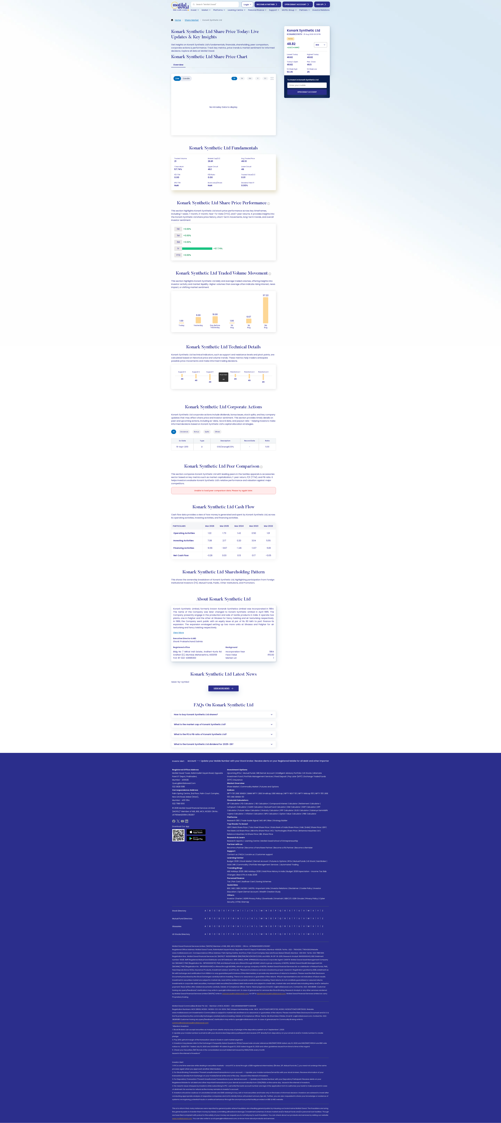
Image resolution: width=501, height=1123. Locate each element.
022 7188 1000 (178, 803)
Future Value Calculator (249, 810)
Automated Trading (290, 864)
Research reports (235, 841)
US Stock (311, 861)
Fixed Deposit (281, 776)
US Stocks (307, 773)
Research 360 (233, 820)
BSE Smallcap (265, 793)
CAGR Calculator (255, 807)
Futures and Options (269, 786)
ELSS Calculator (302, 810)
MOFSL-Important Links (259, 888)
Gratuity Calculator (270, 810)
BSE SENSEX (241, 793)
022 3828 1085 (178, 786)
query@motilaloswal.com (184, 783)
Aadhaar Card (248, 881)
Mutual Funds (249, 773)
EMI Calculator (293, 807)
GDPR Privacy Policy (252, 898)
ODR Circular (298, 898)
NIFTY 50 (231, 793)
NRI (234, 864)
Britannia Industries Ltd (309, 830)
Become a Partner (266, 4)
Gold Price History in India (273, 871)
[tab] (234, 78)
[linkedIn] (186, 822)
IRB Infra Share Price (260, 830)
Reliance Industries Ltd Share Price (242, 834)
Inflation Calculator (254, 813)
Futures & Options (278, 861)
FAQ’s (241, 854)
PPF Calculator (286, 810)
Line (177, 78)
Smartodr (278, 898)
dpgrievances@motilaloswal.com (271, 993)
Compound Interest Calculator (284, 803)
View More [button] (178, 632)
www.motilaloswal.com (182, 1118)
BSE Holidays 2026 (253, 871)
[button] (194, 4)
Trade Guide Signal (249, 820)
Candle (186, 78)
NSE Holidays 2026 (235, 871)
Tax (228, 881)
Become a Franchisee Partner (258, 847)
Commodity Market (250, 786)
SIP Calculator (233, 803)
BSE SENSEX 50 (238, 797)
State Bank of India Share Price (285, 827)
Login (246, 4)
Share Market (233, 786)
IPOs (290, 861)
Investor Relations (279, 888)
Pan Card (236, 881)
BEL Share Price (266, 834)
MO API (263, 820)
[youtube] (182, 822)
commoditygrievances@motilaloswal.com (190, 1023)
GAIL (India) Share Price (310, 827)
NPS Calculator (271, 813)
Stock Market (246, 861)
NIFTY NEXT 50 (290, 793)
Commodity (242, 864)
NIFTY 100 (319, 793)
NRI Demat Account (266, 773)
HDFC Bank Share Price (237, 827)
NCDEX (244, 888)
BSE (228, 888)
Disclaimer (294, 888)
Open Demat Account (295, 4)
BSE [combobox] (317, 45)
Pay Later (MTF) (295, 776)
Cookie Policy (306, 888)
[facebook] (173, 822)
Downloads (268, 898)
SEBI (238, 888)
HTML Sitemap (242, 902)
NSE (233, 888)
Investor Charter (234, 898)
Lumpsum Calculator (236, 807)
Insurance (238, 780)
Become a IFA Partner (283, 847)
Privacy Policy (312, 898)
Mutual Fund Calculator (275, 807)
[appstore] (196, 832)
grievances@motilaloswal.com (235, 993)
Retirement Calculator (309, 803)
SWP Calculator (309, 807)
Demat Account (261, 861)
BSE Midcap (278, 793)
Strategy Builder (280, 820)
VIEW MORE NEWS (221, 688)
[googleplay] (196, 838)
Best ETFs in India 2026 (247, 874)
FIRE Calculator (309, 813)
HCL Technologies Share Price (284, 830)
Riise (270, 820)
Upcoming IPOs (234, 773)
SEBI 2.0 (287, 898)
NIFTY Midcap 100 (306, 793)
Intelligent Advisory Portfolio (288, 773)
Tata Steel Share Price (259, 827)
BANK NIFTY (252, 793)
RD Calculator (261, 803)
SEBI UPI (319, 4)
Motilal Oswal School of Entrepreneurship (279, 841)
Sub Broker (321, 861)
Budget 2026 (233, 861)
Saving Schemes (263, 881)
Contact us (232, 854)
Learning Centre (251, 841)
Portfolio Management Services (258, 776)
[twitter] (178, 822)
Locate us (250, 854)
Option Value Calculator (290, 813)
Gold (229, 864)
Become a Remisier (304, 847)
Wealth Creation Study (270, 891)
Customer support (264, 854)
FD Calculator (247, 803)
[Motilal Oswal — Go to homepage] (180, 6)
